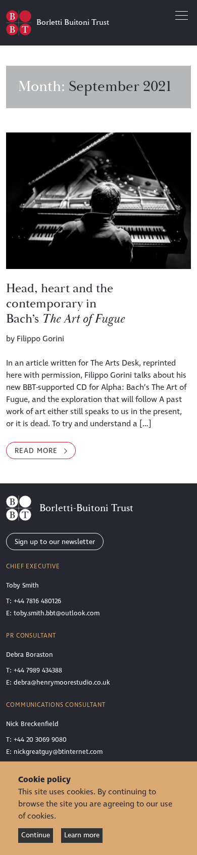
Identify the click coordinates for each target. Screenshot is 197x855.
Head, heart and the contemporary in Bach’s (65, 304)
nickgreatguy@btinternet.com (58, 751)
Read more (45, 452)
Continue (35, 835)
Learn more (82, 835)
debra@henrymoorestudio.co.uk (62, 682)
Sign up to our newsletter (55, 542)
